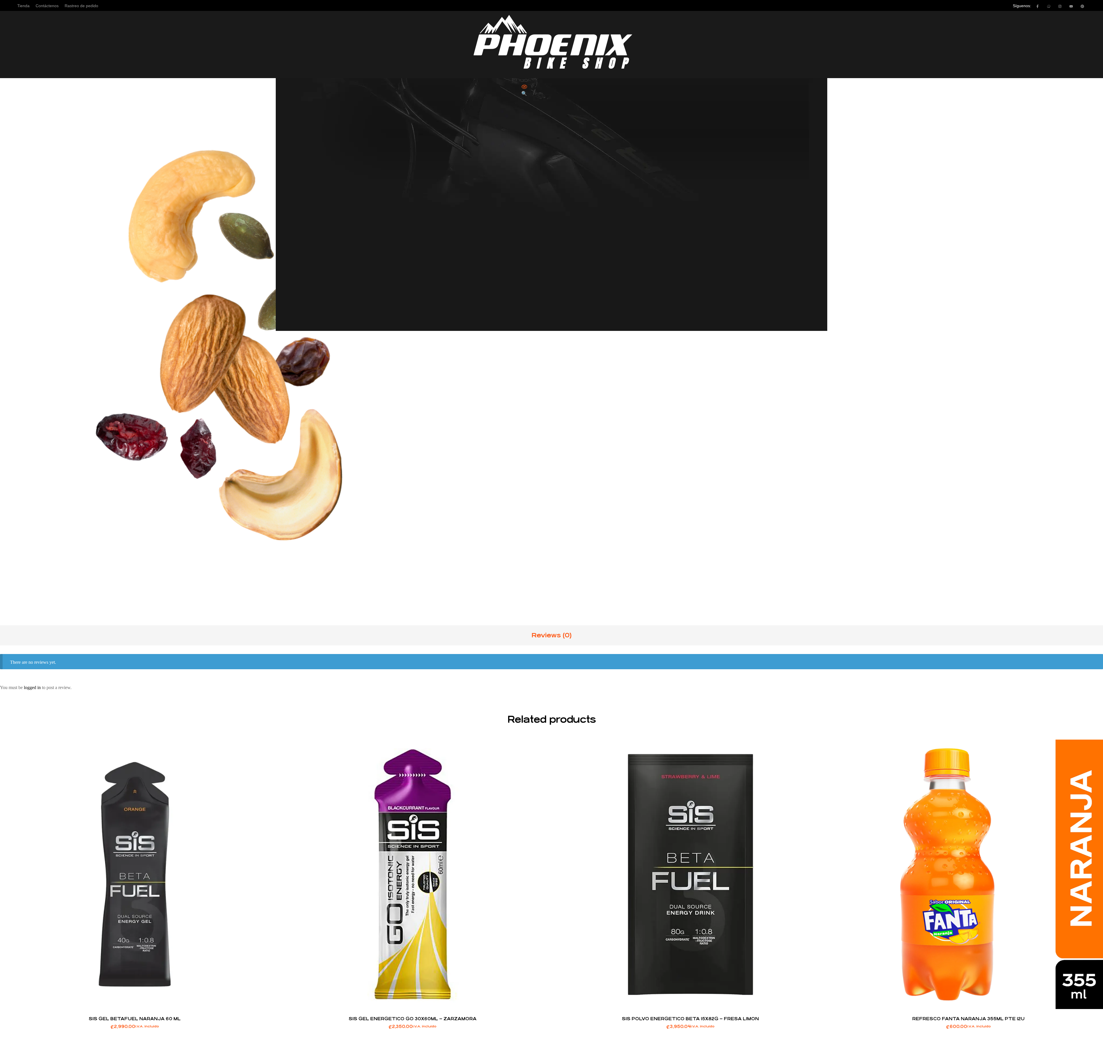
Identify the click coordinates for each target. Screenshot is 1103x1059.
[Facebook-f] (1037, 6)
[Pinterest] (1082, 6)
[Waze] (1048, 6)
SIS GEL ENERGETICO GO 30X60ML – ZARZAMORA (413, 1018)
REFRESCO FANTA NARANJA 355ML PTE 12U (968, 1018)
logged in (32, 687)
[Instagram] (1059, 6)
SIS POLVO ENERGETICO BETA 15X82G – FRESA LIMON (690, 1018)
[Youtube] (1071, 6)
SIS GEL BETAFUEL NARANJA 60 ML (135, 1018)
